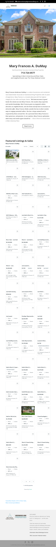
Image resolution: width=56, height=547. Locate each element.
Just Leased (9, 316)
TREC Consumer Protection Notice (38, 535)
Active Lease (40, 265)
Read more (28, 126)
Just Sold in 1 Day (41, 215)
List (45, 146)
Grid (41, 146)
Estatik (30, 489)
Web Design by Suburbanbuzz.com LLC (35, 545)
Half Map (48, 146)
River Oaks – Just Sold (12, 239)
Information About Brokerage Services (39, 532)
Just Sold (39, 316)
